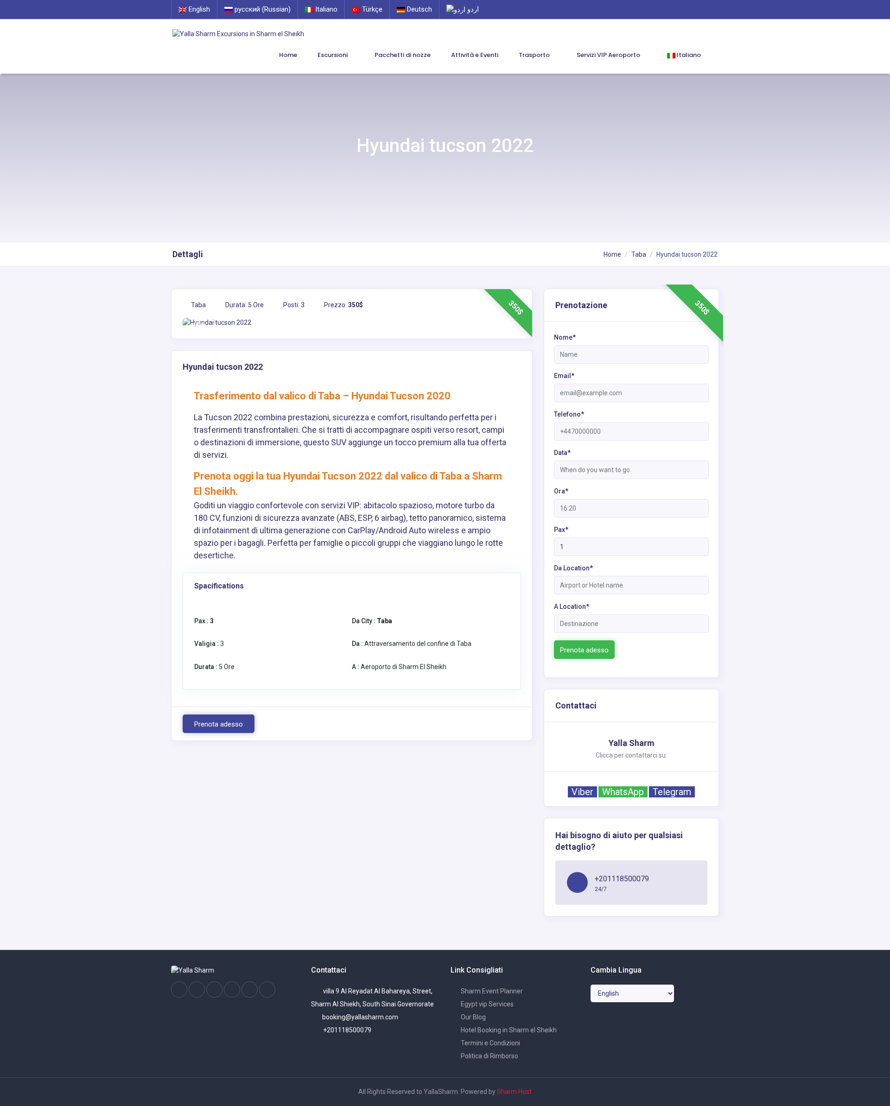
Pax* (561, 529)
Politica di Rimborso (488, 1056)
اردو (472, 9)
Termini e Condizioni (489, 1043)
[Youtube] (232, 989)
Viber (582, 791)
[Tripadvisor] (214, 989)
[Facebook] (179, 989)
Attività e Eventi (474, 55)
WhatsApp (623, 791)
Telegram (672, 791)
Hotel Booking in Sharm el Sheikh (508, 1030)
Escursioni (333, 55)
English (198, 9)
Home (288, 55)
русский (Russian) (262, 9)
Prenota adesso (218, 724)
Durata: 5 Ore (244, 305)
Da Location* (573, 568)
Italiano (325, 9)
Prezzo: (343, 305)
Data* (562, 452)
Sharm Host (514, 1091)
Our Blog (472, 1017)
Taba (638, 254)
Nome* (565, 337)
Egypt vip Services (486, 1004)
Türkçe (371, 9)
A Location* (571, 606)
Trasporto (535, 55)
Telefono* (569, 414)
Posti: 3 (293, 305)
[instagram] (196, 989)
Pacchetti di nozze (403, 55)
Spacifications (219, 585)
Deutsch (418, 9)
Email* (564, 375)
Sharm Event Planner (491, 991)
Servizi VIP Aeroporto (609, 55)
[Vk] (249, 989)
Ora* (561, 491)
